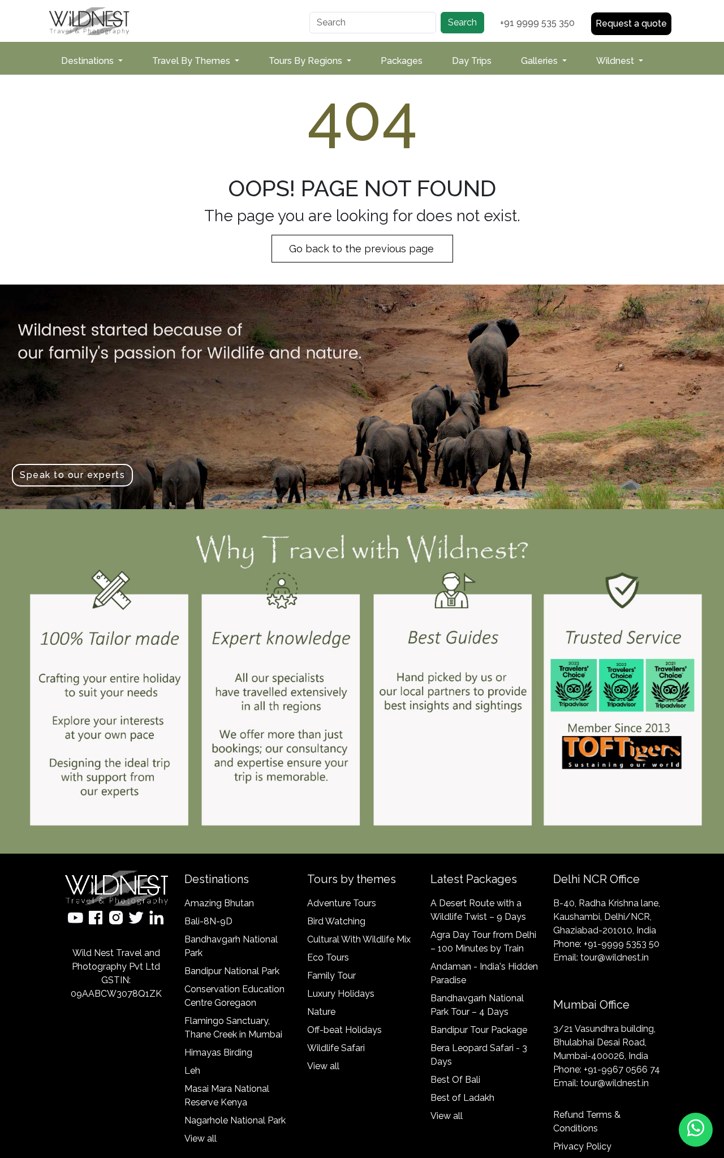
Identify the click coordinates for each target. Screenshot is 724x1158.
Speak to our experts (72, 475)
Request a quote (631, 23)
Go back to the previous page (363, 249)
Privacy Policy (582, 1146)
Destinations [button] (88, 60)
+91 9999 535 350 (537, 23)
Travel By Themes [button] (192, 60)
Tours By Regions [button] (306, 60)
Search (462, 22)
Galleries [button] (540, 60)
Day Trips (472, 60)
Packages (402, 60)
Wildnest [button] (616, 60)
